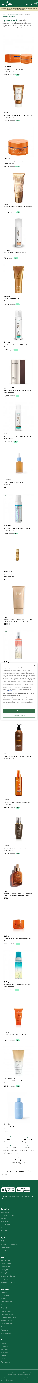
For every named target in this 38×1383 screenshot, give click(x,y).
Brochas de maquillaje (8, 1317)
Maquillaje (4, 1352)
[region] (19, 691)
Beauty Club (5, 1270)
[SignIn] (31, 3)
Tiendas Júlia (5, 1260)
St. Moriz (7, 250)
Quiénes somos (6, 1263)
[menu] (2, 3)
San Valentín (5, 1221)
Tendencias (5, 1212)
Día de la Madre (6, 1228)
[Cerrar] (34, 665)
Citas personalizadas (8, 1276)
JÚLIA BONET (9, 388)
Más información (12, 690)
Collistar (6, 799)
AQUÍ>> (28, 9)
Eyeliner (3, 1298)
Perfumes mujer (6, 1302)
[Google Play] (22, 1189)
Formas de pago (6, 1247)
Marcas (3, 1343)
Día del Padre (5, 1225)
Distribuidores (5, 1266)
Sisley (6, 112)
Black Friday (5, 1231)
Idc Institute (8, 571)
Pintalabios (4, 1330)
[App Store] (8, 1189)
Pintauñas (4, 1292)
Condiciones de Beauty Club (24, 1374)
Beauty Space (6, 1273)
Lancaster (7, 67)
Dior (5, 617)
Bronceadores (6, 1333)
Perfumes (4, 1349)
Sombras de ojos (6, 1320)
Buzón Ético (5, 1279)
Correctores (5, 1295)
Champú (4, 1308)
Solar (3, 1359)
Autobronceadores (7, 1327)
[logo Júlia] (11, 4)
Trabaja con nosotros (8, 1282)
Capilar (3, 1356)
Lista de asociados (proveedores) (11, 706)
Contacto (4, 1250)
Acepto (19, 710)
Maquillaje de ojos (7, 1314)
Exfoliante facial (6, 1324)
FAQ (2, 1241)
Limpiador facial (6, 1311)
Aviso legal (8, 1372)
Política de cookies (12, 1374)
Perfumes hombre (7, 1305)
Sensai (6, 204)
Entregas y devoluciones (9, 1244)
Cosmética (4, 1346)
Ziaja (5, 754)
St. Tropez (7, 525)
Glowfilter (7, 480)
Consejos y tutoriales (8, 1215)
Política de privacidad (27, 1372)
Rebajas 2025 (5, 1218)
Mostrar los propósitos (19, 715)
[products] (4, 1379)
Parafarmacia (5, 1362)
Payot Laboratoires (10, 1078)
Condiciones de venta (16, 1372)
